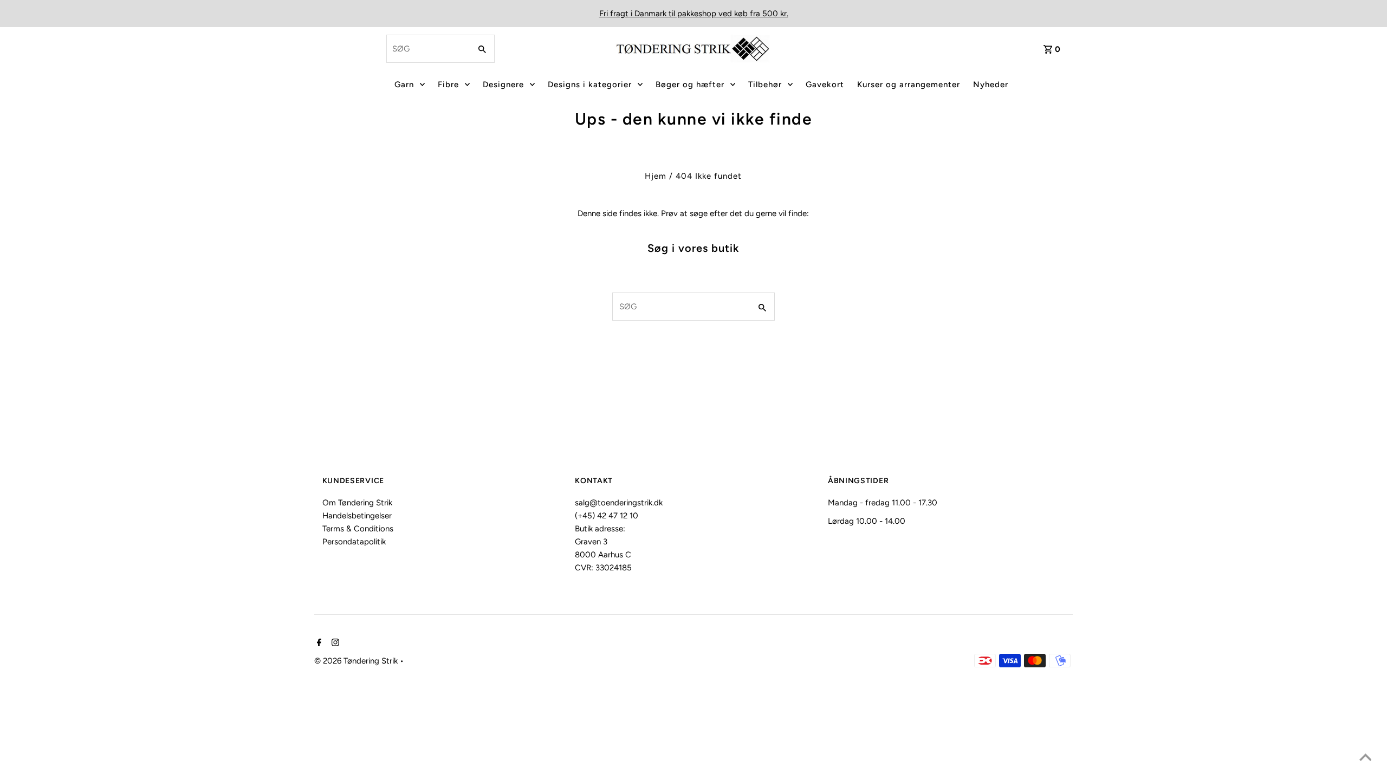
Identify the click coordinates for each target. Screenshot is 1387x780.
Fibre (448, 84)
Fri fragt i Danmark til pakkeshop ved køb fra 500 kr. (693, 13)
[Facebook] (317, 643)
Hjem (655, 176)
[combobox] (427, 48)
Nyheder (990, 84)
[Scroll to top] (1365, 758)
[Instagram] (334, 643)
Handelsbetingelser (357, 516)
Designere (503, 84)
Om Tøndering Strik (357, 503)
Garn (404, 84)
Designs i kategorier (590, 84)
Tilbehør (765, 84)
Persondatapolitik (354, 542)
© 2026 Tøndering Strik (357, 661)
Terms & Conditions (357, 529)
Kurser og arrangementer (908, 84)
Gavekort (825, 84)
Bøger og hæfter (690, 84)
